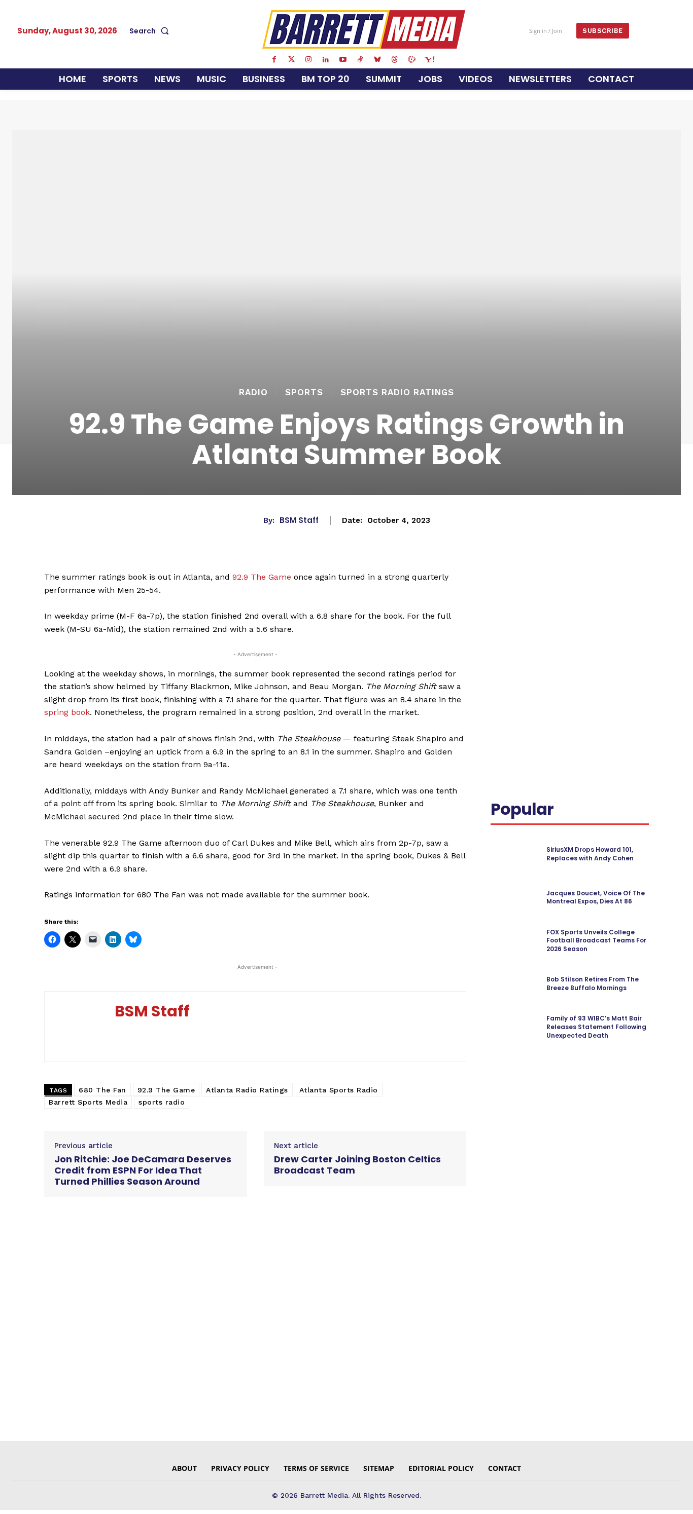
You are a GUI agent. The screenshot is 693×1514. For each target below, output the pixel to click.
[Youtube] (343, 60)
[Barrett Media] (364, 29)
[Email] (501, 614)
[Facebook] (274, 60)
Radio (253, 392)
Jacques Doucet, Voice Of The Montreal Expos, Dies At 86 (595, 897)
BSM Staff (299, 520)
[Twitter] (291, 60)
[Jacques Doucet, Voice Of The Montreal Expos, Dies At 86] (514, 897)
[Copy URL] (524, 614)
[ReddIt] (632, 591)
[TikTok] (360, 60)
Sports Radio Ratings (397, 392)
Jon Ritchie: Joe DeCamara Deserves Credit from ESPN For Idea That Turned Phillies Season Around (142, 1170)
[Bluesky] (377, 60)
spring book (67, 712)
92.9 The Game (261, 577)
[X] (585, 591)
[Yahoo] (429, 60)
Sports (304, 392)
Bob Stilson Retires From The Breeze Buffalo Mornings (592, 983)
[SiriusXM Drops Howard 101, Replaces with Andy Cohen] (514, 854)
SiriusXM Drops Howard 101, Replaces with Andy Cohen (590, 853)
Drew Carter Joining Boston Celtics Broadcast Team (357, 1165)
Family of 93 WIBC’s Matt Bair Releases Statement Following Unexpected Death (596, 1027)
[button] (151, 31)
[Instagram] (308, 60)
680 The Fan (102, 1090)
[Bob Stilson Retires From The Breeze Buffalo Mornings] (514, 984)
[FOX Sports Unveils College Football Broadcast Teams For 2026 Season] (514, 940)
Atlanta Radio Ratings (247, 1090)
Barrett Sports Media (88, 1102)
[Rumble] (412, 60)
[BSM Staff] (79, 1026)
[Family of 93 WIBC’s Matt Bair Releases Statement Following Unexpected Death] (514, 1027)
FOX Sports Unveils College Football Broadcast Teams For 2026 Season (596, 941)
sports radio (161, 1102)
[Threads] (395, 60)
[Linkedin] (326, 60)
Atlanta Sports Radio (338, 1090)
